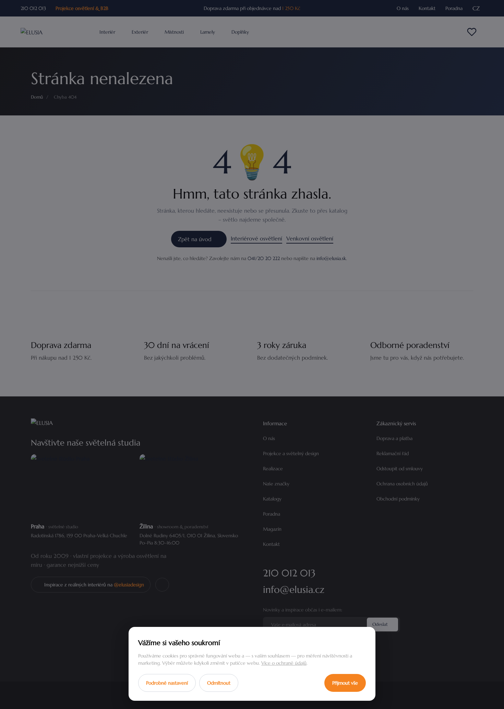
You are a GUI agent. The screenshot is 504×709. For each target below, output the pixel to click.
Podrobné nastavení (167, 683)
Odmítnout (218, 683)
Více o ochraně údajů (284, 663)
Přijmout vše (345, 683)
